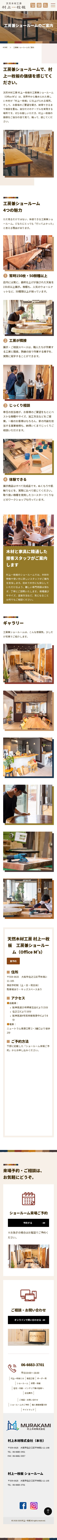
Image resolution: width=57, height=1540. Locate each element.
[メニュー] (53, 5)
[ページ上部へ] (48, 1511)
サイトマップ (28, 1409)
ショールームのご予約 (19, 1404)
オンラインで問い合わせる (27, 1319)
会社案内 (28, 1393)
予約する (27, 1222)
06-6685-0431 (19, 1451)
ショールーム (22, 1383)
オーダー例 (42, 1378)
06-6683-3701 (32, 1364)
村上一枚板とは (17, 1378)
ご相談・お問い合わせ (28, 1399)
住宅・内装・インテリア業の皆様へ (28, 1388)
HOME (5, 47)
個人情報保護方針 (39, 1404)
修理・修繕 (35, 1383)
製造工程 (30, 1378)
